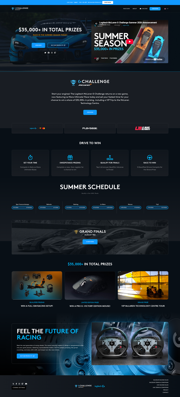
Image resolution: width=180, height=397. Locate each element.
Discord (145, 8)
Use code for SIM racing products (89, 2)
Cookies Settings (19, 387)
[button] (166, 9)
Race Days (126, 8)
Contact (165, 392)
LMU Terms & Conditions (160, 387)
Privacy (165, 390)
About (135, 8)
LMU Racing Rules (162, 385)
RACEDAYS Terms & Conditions (158, 382)
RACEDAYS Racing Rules (160, 380)
